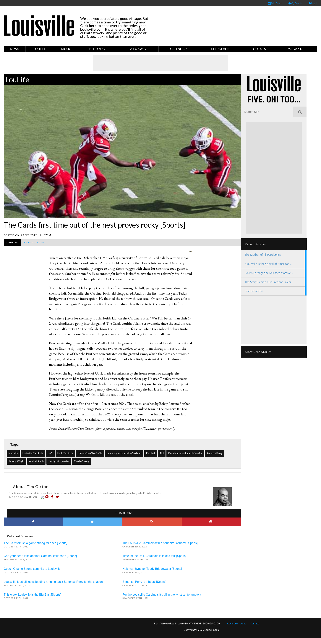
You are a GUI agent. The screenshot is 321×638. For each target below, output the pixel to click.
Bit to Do (97, 49)
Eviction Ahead (254, 291)
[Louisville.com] (43, 497)
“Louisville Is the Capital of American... (268, 264)
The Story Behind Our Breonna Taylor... (269, 282)
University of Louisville (90, 453)
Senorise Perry (214, 453)
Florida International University (185, 453)
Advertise (232, 623)
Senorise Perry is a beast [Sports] (144, 581)
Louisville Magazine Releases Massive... (269, 273)
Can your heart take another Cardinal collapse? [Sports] (40, 555)
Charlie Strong (81, 461)
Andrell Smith (36, 461)
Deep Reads (220, 49)
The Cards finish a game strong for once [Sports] (35, 543)
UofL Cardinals (65, 453)
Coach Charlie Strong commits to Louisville (32, 568)
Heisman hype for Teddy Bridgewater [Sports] (152, 568)
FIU (162, 453)
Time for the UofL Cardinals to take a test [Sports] (154, 555)
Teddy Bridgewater (58, 461)
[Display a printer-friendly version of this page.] (190, 250)
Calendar (178, 49)
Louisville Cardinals (32, 453)
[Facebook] (53, 497)
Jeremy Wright (17, 461)
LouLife (40, 49)
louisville (13, 453)
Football (150, 453)
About (243, 623)
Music (66, 49)
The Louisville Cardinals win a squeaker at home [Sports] (159, 543)
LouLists (259, 49)
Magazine (296, 49)
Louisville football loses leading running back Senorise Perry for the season (53, 581)
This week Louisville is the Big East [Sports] (32, 594)
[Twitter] (58, 497)
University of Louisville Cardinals (124, 453)
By (34, 242)
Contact (254, 623)
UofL (50, 453)
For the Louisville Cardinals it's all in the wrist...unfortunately (161, 594)
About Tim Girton (31, 486)
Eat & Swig (137, 49)
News (14, 49)
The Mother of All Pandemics (263, 254)
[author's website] (47, 497)
